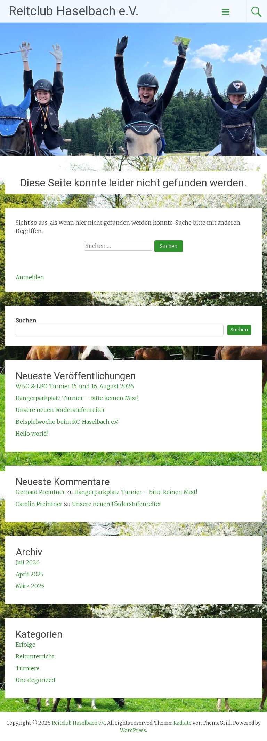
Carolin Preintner (39, 503)
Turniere (28, 668)
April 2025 (29, 574)
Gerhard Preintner (40, 492)
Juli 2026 (28, 562)
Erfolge (25, 644)
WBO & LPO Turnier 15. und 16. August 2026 (75, 386)
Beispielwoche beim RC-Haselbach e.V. (67, 421)
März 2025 (30, 586)
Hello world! (32, 433)
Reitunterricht (35, 656)
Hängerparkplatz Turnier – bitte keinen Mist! (77, 398)
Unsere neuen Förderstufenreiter (60, 409)
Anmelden (30, 277)
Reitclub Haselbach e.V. (74, 11)
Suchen (26, 320)
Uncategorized (35, 680)
